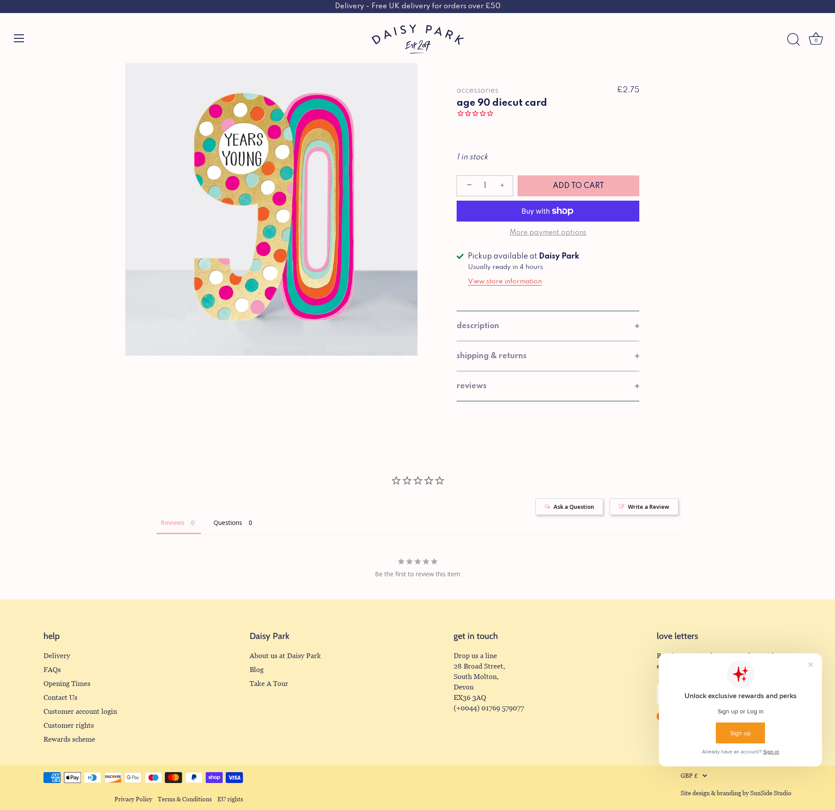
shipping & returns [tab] (492, 356)
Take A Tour (269, 683)
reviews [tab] (472, 386)
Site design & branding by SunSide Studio (736, 793)
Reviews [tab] (172, 522)
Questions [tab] (228, 522)
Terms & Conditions (185, 799)
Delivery (56, 656)
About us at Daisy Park (285, 656)
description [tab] (478, 326)
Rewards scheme (69, 739)
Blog (257, 669)
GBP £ (689, 776)
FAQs (52, 669)
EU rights (230, 799)
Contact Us (60, 697)
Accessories (477, 90)
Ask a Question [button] (574, 507)
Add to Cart (578, 186)
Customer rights (68, 725)
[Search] (793, 39)
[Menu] (19, 38)
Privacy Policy (133, 799)
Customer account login (80, 711)
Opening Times (66, 683)
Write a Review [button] (648, 507)
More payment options (548, 232)
